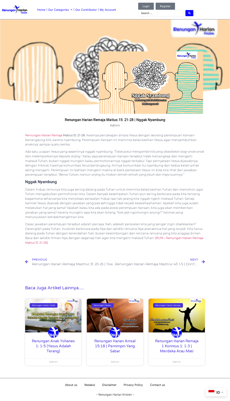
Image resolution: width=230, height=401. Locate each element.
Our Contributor (86, 9)
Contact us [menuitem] (157, 385)
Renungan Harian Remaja (43, 135)
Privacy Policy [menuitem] (133, 385)
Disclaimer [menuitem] (109, 385)
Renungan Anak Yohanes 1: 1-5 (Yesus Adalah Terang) (53, 346)
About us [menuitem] (71, 385)
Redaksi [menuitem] (89, 385)
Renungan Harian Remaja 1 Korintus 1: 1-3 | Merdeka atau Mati (176, 346)
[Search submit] (189, 13)
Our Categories (58, 9)
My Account (108, 9)
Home (41, 9)
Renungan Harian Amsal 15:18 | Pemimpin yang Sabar (114, 346)
